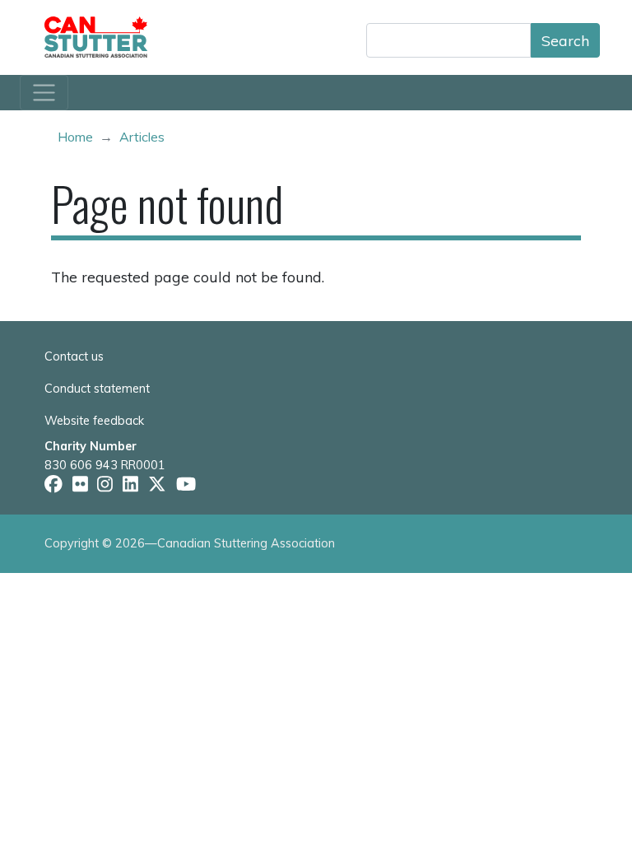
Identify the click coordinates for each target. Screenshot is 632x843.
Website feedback (94, 420)
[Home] (102, 37)
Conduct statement (97, 388)
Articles (142, 136)
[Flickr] (80, 484)
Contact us (74, 356)
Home (75, 136)
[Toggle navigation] (44, 92)
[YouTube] (186, 484)
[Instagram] (105, 484)
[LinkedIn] (130, 484)
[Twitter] (157, 484)
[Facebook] (53, 484)
